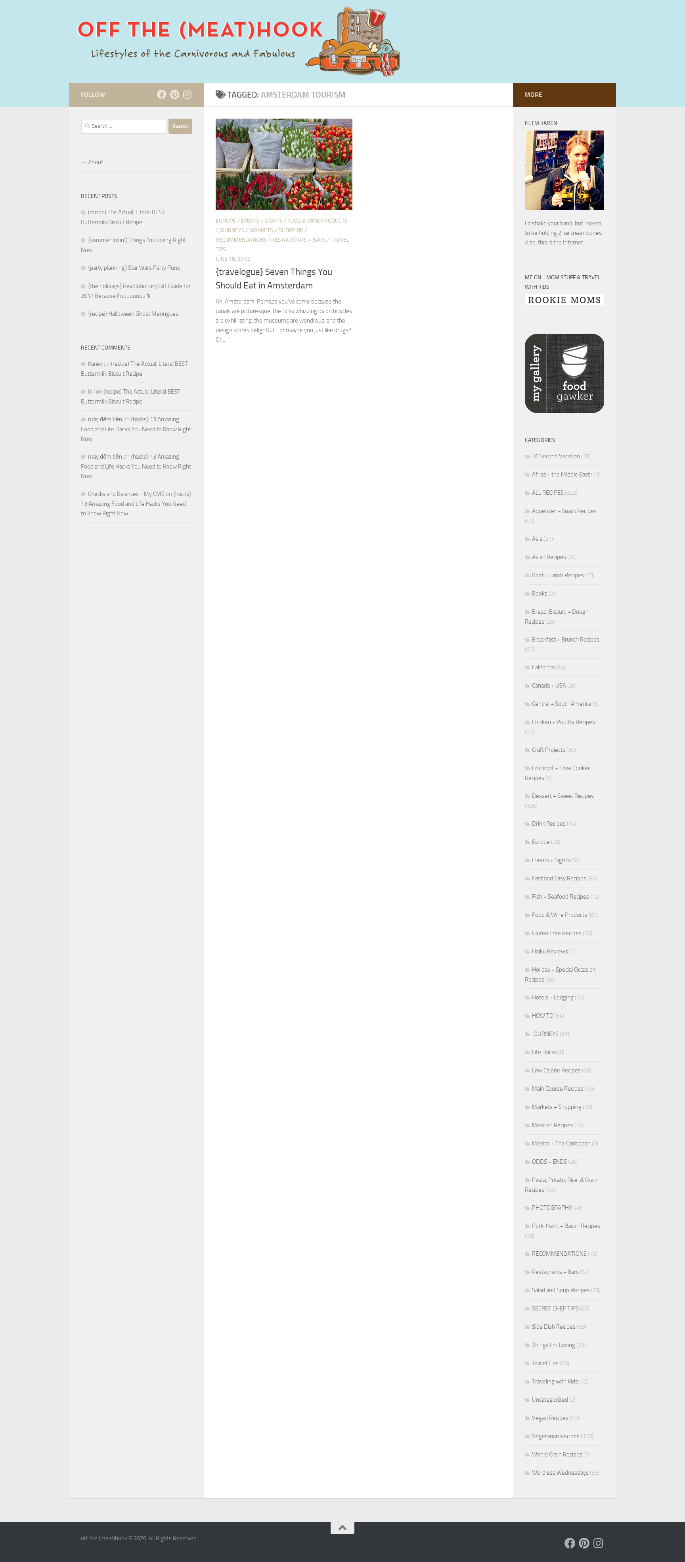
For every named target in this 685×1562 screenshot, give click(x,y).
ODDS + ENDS (549, 1161)
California (543, 667)
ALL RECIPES (548, 492)
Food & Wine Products (317, 220)
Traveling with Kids (555, 1381)
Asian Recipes (549, 557)
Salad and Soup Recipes (561, 1290)
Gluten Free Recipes (557, 933)
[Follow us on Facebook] (161, 94)
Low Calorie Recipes (556, 1070)
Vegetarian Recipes (556, 1436)
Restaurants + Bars (298, 239)
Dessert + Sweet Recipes (563, 795)
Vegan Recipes (550, 1418)
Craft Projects (548, 749)
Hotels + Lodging (553, 997)
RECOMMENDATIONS (241, 239)
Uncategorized (550, 1399)
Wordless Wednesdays (560, 1472)
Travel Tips (545, 1363)
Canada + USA (549, 685)
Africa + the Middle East (561, 474)
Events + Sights (262, 220)
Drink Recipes (549, 823)
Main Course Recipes (558, 1088)
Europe (226, 220)
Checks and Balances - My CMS (126, 494)
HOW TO (542, 1015)
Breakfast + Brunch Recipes (565, 639)
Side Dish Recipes (554, 1326)
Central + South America (561, 703)
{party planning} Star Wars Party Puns (134, 267)
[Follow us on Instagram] (187, 94)
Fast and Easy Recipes (559, 878)
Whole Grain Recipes (557, 1454)
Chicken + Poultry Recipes (563, 722)
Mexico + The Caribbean (561, 1143)
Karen (95, 363)
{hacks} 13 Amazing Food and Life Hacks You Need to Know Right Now (136, 429)
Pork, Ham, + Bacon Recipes (566, 1226)
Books (539, 593)
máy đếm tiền (105, 419)
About (95, 162)
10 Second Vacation (556, 456)
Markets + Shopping (276, 230)
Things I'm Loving (553, 1345)
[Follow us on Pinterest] (174, 94)
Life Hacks (544, 1052)
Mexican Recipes (552, 1125)
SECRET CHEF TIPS (555, 1308)
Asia (537, 538)
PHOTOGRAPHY (552, 1207)
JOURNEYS (232, 230)
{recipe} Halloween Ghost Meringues (133, 313)
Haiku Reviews (550, 951)
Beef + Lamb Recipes (558, 575)
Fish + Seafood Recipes (560, 896)
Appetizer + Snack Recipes (564, 511)
